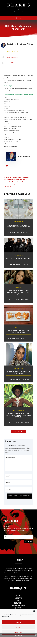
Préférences (18, 632)
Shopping (18, 608)
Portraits (20, 222)
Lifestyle (18, 598)
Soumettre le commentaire (19, 496)
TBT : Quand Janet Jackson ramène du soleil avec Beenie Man (18, 292)
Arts (8, 51)
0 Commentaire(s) (12, 57)
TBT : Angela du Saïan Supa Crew (18, 259)
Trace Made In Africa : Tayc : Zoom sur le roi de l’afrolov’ (18, 226)
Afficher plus (17, 431)
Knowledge (18, 603)
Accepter (18, 622)
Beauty (18, 596)
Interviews (20, 410)
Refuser (18, 627)
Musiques (15, 51)
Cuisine (20, 327)
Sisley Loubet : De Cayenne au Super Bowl (18, 373)
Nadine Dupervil (14, 232)
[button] (34, 611)
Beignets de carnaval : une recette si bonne (18, 332)
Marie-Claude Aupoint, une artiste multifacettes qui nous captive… (18, 415)
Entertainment (18, 605)
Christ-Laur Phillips (25, 44)
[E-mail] (7, 167)
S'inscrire (28, 541)
